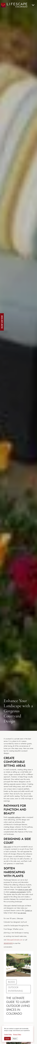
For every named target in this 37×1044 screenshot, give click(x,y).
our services (22, 913)
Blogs (11, 982)
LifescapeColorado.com (14, 940)
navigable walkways (14, 817)
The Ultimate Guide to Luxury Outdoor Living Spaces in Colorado (18, 1006)
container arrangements (18, 892)
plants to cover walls (25, 889)
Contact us (28, 910)
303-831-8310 (8, 943)
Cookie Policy (8, 1034)
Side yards (7, 847)
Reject (15, 1038)
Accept (7, 1038)
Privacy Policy (17, 1034)
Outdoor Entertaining (15, 989)
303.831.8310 (2, 322)
